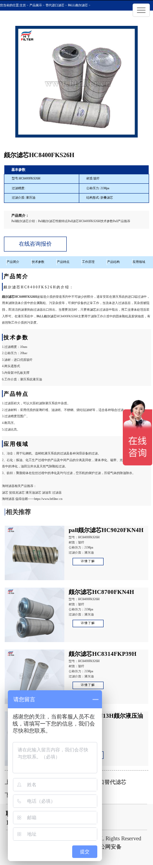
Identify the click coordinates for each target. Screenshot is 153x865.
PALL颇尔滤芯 (46, 316)
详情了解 (88, 561)
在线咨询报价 (35, 244)
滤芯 (93, 309)
